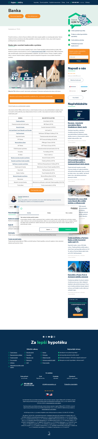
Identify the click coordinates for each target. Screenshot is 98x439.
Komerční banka (20, 127)
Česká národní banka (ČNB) (38, 51)
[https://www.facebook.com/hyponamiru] (44, 337)
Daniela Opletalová (23, 196)
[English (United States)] (51, 395)
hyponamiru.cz (12, 29)
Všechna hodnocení (75, 80)
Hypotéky (36, 2)
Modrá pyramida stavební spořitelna (20, 157)
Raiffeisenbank (20, 133)
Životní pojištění (44, 2)
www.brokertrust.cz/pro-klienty (54, 403)
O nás (67, 2)
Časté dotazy (13, 352)
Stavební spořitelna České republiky (20, 160)
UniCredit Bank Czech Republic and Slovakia (20, 130)
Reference (29, 360)
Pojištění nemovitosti (54, 2)
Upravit (48, 229)
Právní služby (46, 363)
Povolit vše (68, 229)
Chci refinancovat (32, 16)
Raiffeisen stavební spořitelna (20, 164)
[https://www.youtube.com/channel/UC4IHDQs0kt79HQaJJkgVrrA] (49, 337)
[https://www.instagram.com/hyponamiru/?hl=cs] (46, 337)
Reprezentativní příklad (16, 355)
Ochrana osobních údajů (49, 360)
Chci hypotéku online (36, 190)
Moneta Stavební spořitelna (20, 176)
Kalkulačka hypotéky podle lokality (17, 366)
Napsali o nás (29, 357)
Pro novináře (13, 360)
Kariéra (44, 352)
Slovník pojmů (30, 352)
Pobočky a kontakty (70, 384)
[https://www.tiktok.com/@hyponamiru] (54, 337)
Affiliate (12, 363)
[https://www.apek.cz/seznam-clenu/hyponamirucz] (49, 433)
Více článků (76, 97)
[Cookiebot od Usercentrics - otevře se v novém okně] (72, 209)
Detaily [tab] (49, 212)
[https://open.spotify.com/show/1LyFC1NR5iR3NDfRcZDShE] (52, 337)
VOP (27, 363)
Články (63, 2)
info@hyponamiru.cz (49, 384)
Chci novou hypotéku (16, 16)
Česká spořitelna (20, 121)
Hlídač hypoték (46, 357)
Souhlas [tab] (29, 212)
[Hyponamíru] (15, 2)
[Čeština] (47, 395)
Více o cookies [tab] (69, 212)
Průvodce (45, 355)
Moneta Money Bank (20, 142)
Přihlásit (87, 2)
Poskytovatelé (14, 357)
